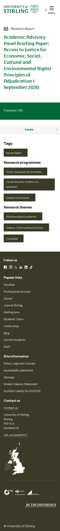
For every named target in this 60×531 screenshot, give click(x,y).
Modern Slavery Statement (20, 384)
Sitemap (9, 377)
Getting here (12, 312)
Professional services (17, 291)
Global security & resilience (21, 216)
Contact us (11, 407)
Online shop (11, 326)
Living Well (12, 238)
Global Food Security (17, 197)
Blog (6, 333)
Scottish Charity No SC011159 (22, 391)
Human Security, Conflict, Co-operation (22, 184)
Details (29, 129)
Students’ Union (14, 319)
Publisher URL (13, 110)
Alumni (8, 298)
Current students (14, 339)
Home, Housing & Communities (23, 171)
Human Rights (14, 152)
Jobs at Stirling (13, 305)
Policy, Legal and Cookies (19, 363)
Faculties (9, 284)
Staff (7, 346)
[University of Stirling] (21, 9)
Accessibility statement (18, 370)
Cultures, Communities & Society (24, 227)
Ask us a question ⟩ (15, 435)
